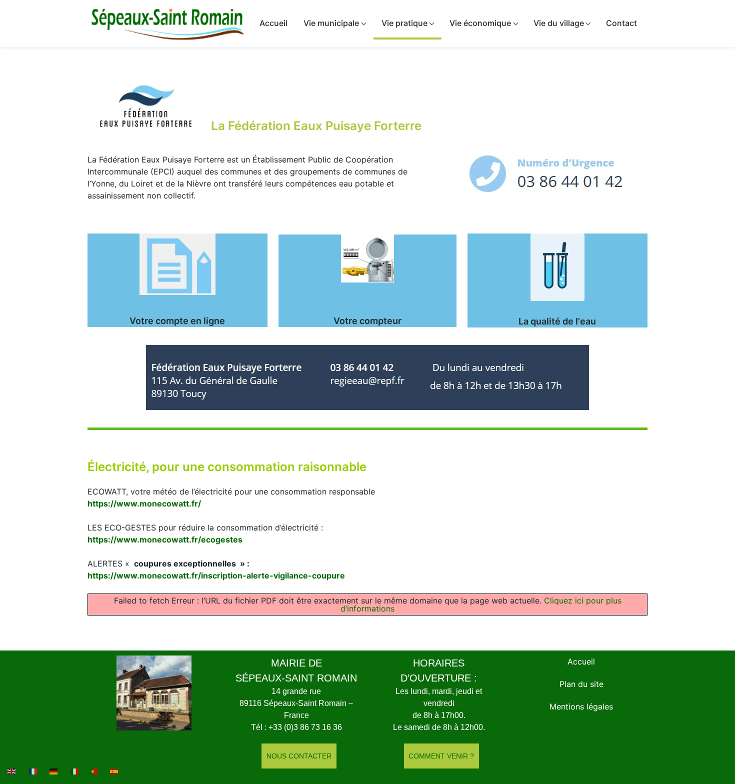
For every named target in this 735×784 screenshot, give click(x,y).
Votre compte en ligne (177, 321)
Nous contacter (299, 756)
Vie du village (559, 23)
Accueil (274, 23)
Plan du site (582, 684)
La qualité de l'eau (557, 321)
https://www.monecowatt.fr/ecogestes (165, 539)
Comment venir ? (441, 756)
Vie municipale (331, 23)
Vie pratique (405, 23)
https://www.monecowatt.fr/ (144, 503)
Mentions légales (581, 707)
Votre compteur (368, 321)
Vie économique (480, 23)
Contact (621, 23)
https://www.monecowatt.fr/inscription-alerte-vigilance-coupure (216, 575)
